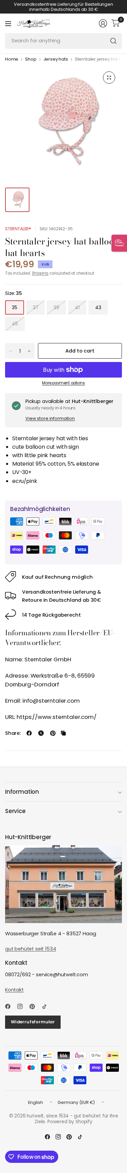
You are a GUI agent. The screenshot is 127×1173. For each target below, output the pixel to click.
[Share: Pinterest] (52, 733)
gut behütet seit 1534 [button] (30, 948)
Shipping (40, 273)
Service (15, 811)
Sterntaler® (18, 229)
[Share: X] (41, 733)
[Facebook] (10, 1006)
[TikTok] (47, 1006)
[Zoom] (109, 77)
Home (11, 59)
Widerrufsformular (33, 1022)
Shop (30, 59)
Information (22, 792)
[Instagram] (22, 1006)
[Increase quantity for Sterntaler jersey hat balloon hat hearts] (29, 351)
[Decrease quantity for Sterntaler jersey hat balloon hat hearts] (10, 351)
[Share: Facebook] (29, 733)
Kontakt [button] (14, 989)
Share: (13, 733)
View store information (50, 418)
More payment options (63, 383)
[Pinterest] (34, 1006)
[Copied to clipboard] (63, 733)
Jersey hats (55, 59)
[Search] (113, 41)
